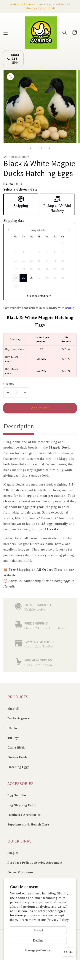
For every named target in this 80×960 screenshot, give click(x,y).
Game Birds (16, 747)
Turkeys (13, 738)
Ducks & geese (18, 718)
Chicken (13, 728)
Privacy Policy (58, 920)
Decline (38, 940)
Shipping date (13, 220)
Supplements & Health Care (28, 824)
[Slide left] (31, 148)
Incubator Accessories (24, 815)
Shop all (13, 708)
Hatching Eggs (18, 767)
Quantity (8, 383)
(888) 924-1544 (15, 58)
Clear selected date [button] (39, 295)
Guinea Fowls (17, 757)
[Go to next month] (69, 230)
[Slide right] (49, 148)
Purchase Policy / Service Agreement (35, 862)
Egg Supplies (17, 795)
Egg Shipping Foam (21, 805)
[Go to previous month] (9, 230)
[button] (6, 33)
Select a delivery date (20, 189)
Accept (38, 930)
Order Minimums (20, 872)
